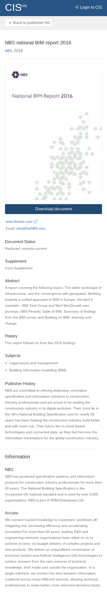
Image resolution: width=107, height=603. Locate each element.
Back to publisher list (31, 23)
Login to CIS (90, 7)
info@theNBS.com (30, 228)
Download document (53, 209)
